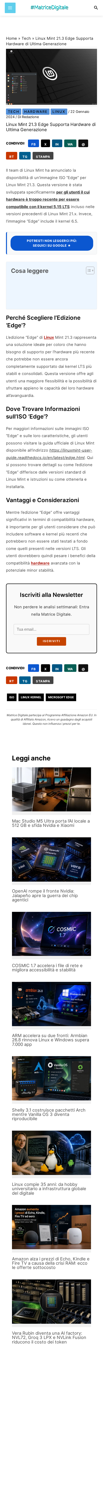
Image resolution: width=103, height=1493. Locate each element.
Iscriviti (51, 641)
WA (70, 144)
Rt (11, 157)
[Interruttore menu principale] (10, 8)
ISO (11, 697)
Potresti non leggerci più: (52, 243)
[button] (96, 8)
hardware (40, 563)
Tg (25, 157)
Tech (26, 38)
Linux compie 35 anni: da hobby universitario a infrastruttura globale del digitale (49, 1188)
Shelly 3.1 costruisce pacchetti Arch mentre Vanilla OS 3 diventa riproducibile (49, 1114)
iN (57, 144)
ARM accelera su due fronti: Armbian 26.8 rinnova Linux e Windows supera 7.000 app (50, 1040)
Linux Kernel (31, 697)
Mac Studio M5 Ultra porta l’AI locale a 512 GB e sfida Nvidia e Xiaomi (51, 823)
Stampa (43, 157)
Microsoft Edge (61, 697)
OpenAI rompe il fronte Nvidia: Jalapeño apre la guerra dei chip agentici (45, 895)
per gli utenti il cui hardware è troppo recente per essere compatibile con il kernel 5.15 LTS (48, 199)
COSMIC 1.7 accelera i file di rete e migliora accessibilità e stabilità (47, 967)
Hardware (36, 112)
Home (11, 38)
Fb (33, 144)
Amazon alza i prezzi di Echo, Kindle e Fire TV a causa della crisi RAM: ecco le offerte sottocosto (51, 1263)
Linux (58, 112)
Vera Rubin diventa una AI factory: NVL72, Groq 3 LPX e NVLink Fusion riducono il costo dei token (49, 1337)
